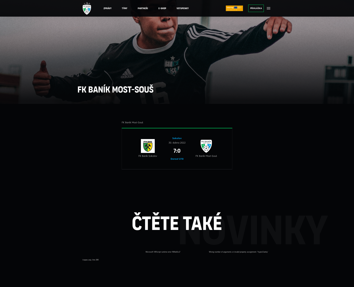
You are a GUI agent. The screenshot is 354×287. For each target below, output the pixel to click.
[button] (143, 8)
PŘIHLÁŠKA (256, 8)
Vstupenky (183, 8)
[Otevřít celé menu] (269, 8)
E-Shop (162, 8)
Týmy (124, 8)
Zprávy (107, 8)
